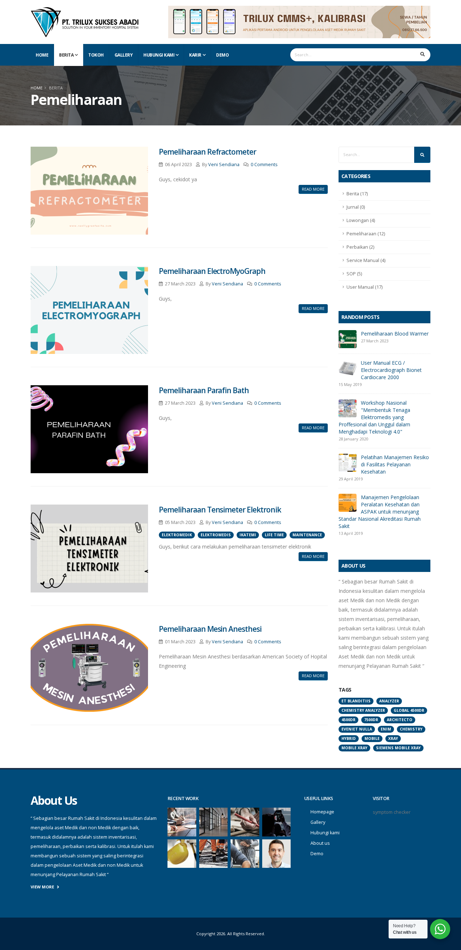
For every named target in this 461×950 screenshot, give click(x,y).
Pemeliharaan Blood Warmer (395, 333)
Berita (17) (357, 194)
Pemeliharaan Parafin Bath (204, 390)
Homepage (322, 812)
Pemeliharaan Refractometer (207, 152)
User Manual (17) (364, 287)
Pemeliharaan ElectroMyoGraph (212, 271)
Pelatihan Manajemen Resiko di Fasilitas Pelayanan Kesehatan (395, 464)
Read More (313, 189)
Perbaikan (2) (360, 247)
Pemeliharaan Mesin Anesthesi (210, 629)
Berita (66, 55)
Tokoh (96, 55)
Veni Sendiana (224, 164)
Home (42, 55)
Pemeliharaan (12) (365, 234)
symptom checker (392, 812)
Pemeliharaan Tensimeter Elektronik (220, 510)
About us (320, 843)
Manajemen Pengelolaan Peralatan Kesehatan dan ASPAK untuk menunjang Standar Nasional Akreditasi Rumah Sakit (380, 511)
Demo (222, 55)
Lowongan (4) (360, 220)
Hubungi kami (325, 833)
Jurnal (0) (355, 207)
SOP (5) (354, 274)
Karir (195, 55)
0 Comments (264, 164)
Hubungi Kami (158, 55)
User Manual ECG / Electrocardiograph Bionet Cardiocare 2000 (391, 370)
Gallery (124, 55)
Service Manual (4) (365, 260)
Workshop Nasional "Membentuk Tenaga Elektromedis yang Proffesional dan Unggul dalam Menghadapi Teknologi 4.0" (374, 417)
